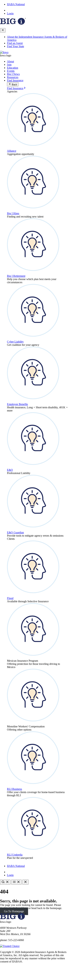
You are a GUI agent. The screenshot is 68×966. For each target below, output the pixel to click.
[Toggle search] (5, 882)
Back (14, 84)
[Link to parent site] (13, 23)
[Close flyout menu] (3, 30)
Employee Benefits (17, 404)
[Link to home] (4, 52)
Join (9, 64)
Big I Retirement (16, 275)
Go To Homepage (14, 911)
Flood (10, 598)
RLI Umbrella (14, 854)
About (10, 61)
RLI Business (14, 788)
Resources (12, 77)
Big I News (13, 74)
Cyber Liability (15, 341)
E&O (10, 469)
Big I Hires (13, 213)
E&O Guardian (15, 532)
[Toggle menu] (16, 882)
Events (10, 70)
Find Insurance (15, 80)
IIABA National (16, 4)
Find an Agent (15, 43)
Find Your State (15, 46)
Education (12, 67)
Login (10, 13)
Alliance (11, 150)
